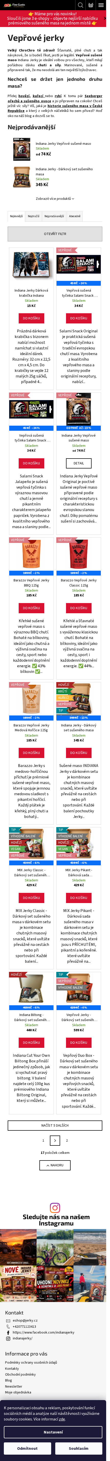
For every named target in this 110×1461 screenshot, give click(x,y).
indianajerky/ (22, 1338)
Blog (8, 1380)
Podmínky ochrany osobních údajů (31, 1362)
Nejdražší (33, 216)
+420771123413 (24, 1326)
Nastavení (53, 1432)
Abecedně (74, 216)
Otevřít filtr (55, 234)
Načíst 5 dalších (55, 1125)
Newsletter (13, 1386)
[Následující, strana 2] (55, 1141)
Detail (79, 463)
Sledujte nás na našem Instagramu (56, 1220)
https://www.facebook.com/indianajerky (43, 1332)
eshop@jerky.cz (25, 1320)
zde (62, 1419)
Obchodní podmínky (20, 1374)
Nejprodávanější (54, 216)
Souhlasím (79, 1448)
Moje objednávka (18, 1392)
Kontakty (12, 1368)
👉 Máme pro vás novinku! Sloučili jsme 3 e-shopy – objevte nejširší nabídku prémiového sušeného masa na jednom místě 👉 (52, 18)
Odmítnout (27, 1448)
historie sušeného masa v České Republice (55, 108)
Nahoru (57, 1165)
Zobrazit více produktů (53, 198)
